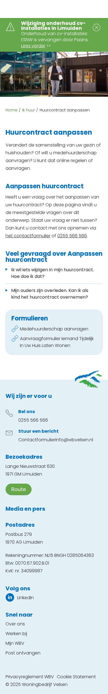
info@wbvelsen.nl (74, 440)
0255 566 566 (72, 236)
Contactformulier (36, 440)
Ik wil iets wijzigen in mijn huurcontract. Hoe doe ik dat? (52, 273)
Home (11, 110)
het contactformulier (28, 236)
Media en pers (25, 509)
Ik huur (28, 110)
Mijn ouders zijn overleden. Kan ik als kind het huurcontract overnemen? (49, 293)
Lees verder (33, 46)
